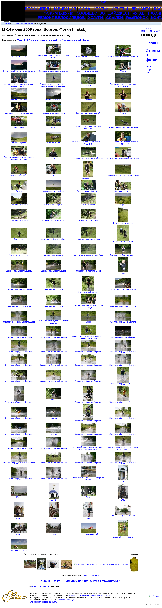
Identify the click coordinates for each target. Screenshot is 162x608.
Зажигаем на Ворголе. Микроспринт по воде (88, 306)
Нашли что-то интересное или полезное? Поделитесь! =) (81, 580)
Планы (152, 43)
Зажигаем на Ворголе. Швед (53, 271)
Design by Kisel (152, 604)
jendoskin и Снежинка (61, 40)
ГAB (147, 73)
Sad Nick (53, 158)
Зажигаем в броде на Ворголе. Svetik (18, 463)
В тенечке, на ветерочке (18, 255)
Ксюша (123, 113)
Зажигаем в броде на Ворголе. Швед (19, 322)
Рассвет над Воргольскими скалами (19, 71)
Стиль (148, 66)
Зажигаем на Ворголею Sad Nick (88, 255)
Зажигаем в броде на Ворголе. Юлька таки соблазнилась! (123, 448)
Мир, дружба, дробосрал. (54, 113)
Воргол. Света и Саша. (123, 537)
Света (123, 71)
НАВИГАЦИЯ (64, 9)
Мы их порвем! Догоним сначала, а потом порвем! (123, 143)
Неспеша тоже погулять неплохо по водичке (53, 322)
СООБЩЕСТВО (91, 13)
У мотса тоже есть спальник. (88, 57)
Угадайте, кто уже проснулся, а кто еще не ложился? (19, 85)
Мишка (54, 127)
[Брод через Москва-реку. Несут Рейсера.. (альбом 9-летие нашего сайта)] (53, 568)
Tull (26, 40)
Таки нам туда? (88, 205)
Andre (86, 40)
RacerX (88, 85)
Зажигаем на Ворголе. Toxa (19, 306)
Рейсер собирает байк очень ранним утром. (53, 56)
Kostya (43, 40)
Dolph (88, 322)
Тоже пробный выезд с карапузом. (19, 113)
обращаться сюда (66, 600)
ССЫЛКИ (114, 17)
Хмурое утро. (88, 178)
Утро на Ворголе (19, 143)
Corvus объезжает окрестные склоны (123, 175)
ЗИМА (84, 9)
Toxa (20, 40)
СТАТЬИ (101, 9)
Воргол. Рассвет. (19, 57)
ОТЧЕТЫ (120, 9)
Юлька (53, 400)
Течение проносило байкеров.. (122, 337)
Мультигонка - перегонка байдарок (88, 158)
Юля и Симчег (53, 143)
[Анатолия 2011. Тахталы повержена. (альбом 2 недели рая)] (101, 564)
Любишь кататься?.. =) (123, 242)
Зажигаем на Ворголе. (53, 289)
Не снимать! (19, 127)
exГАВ (139, 13)
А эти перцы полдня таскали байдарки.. (88, 127)
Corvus (19, 191)
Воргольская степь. (18, 550)
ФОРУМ (51, 13)
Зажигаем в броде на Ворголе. (123, 306)
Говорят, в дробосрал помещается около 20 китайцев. (19, 158)
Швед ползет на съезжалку (53, 220)
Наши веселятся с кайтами (53, 191)
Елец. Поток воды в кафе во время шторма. (88, 479)
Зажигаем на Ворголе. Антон (123, 289)
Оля (53, 175)
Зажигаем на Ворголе (18, 205)
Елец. (122, 481)
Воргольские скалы (122, 191)
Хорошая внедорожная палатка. (53, 71)
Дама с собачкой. (18, 175)
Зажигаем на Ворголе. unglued (18, 289)
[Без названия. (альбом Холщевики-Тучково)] (66, 568)
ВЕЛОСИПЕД (37, 9)
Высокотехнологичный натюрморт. (123, 57)
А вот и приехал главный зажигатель (123, 158)
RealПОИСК (137, 17)
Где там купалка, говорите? (88, 113)
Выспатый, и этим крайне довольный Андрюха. (88, 143)
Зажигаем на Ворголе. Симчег (123, 255)
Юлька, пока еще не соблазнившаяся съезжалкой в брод (88, 337)
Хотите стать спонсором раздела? (150, 30)
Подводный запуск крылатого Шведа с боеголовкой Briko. (88, 448)
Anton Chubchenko (40, 587)
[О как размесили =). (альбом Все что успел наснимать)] (30, 568)
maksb (78, 40)
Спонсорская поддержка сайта (43, 602)
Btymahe (34, 40)
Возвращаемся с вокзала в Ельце (123, 127)
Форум (148, 69)
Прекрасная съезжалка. (122, 223)
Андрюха (88, 100)
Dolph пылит (18, 239)
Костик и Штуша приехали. (88, 71)
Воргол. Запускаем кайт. (88, 534)
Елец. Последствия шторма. (123, 516)
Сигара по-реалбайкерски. (88, 191)
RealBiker (105, 2)
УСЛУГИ (95, 17)
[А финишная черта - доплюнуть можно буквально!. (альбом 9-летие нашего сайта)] (41, 570)
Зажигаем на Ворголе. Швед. (53, 239)
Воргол (123, 205)
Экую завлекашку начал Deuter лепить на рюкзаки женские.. (53, 85)
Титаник (53, 434)
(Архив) (66, 13)
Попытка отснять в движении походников (123, 85)
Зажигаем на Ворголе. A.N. (88, 239)
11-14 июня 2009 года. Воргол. (22, 24)
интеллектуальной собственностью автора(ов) (89, 595)
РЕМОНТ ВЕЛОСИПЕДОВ (61, 17)
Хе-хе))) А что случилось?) (91, 575)
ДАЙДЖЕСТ (119, 13)
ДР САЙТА (141, 9)
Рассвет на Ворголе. (19, 100)
